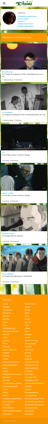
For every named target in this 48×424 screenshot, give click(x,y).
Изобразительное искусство (35, 383)
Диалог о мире (7, 193)
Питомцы (6, 380)
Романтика (7, 313)
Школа (5, 322)
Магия (5, 344)
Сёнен (27, 313)
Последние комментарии (27, 16)
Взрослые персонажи (11, 362)
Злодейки (28, 386)
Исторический (30, 344)
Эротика (28, 389)
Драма (27, 307)
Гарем (5, 337)
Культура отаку (31, 377)
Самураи (6, 353)
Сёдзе (27, 325)
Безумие (28, 356)
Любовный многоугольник (13, 374)
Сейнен (27, 328)
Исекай (5, 371)
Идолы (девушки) (31, 368)
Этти (26, 316)
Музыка (6, 334)
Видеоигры (29, 414)
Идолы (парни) (8, 402)
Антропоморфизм (31, 392)
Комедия (6, 307)
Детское (28, 353)
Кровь (5, 368)
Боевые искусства (10, 350)
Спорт (5, 325)
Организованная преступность (35, 402)
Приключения (30, 304)
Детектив (28, 359)
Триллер (28, 322)
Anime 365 (6, 421)
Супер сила (29, 350)
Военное (6, 316)
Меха (27, 331)
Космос (28, 310)
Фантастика (7, 310)
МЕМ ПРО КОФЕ (8, 234)
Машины (6, 356)
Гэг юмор (6, 405)
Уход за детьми (31, 395)
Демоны (6, 340)
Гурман (5, 389)
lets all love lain (7, 72)
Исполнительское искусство (35, 405)
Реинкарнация (8, 408)
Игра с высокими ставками (35, 399)
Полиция (6, 347)
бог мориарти (7, 112)
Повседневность (9, 328)
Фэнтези (6, 319)
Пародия (28, 347)
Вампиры (28, 334)
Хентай (27, 337)
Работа (5, 392)
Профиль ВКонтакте (25, 24)
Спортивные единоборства (13, 399)
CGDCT (5, 395)
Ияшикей (28, 371)
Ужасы (27, 319)
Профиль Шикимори (25, 26)
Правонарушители (10, 365)
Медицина (6, 377)
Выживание (7, 414)
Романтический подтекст (12, 411)
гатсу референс (8, 274)
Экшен (5, 304)
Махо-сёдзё (29, 374)
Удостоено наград (32, 362)
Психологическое (31, 340)
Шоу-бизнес (29, 411)
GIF (3, 153)
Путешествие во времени (12, 383)
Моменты (21, 21)
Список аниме (22, 19)
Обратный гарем (31, 408)
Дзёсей (5, 359)
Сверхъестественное (10, 331)
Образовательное (31, 365)
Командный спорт (32, 380)
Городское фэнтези (10, 386)
